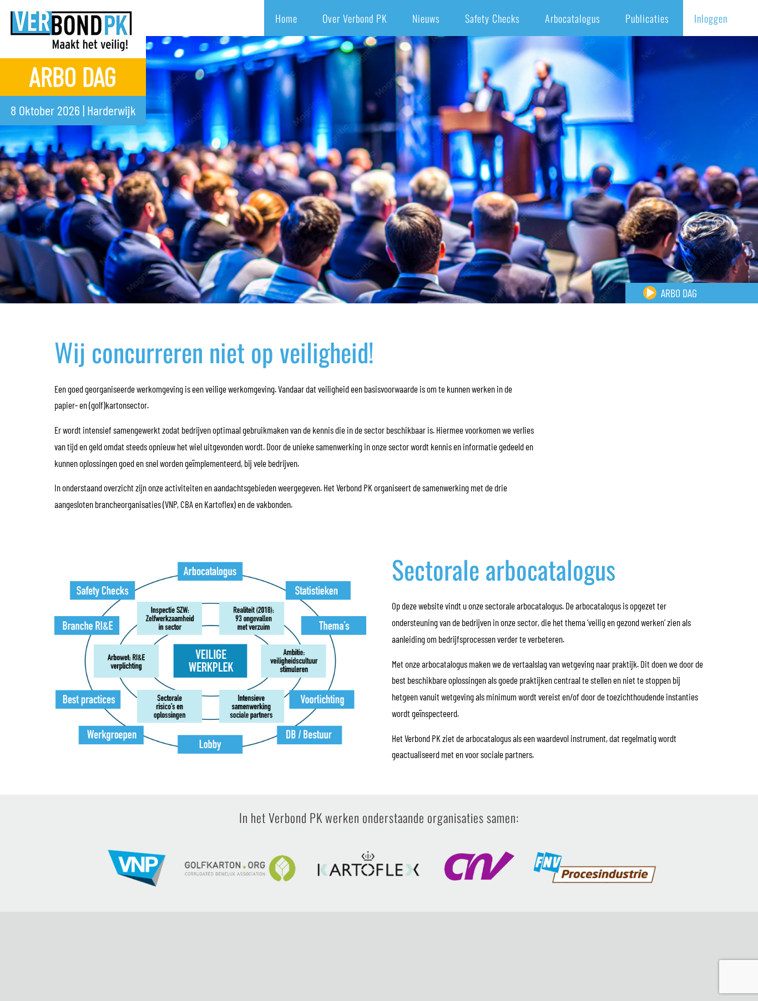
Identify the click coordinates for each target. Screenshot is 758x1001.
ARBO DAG (679, 292)
